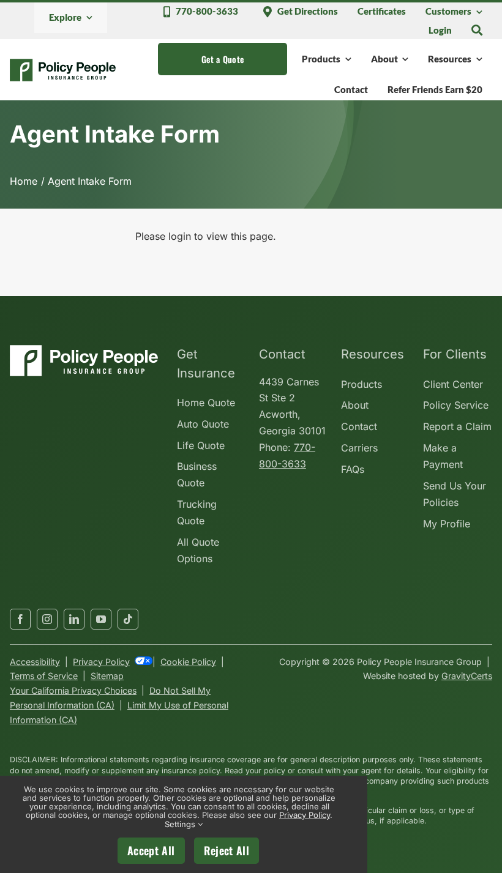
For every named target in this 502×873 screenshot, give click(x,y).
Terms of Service (44, 676)
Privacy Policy (101, 661)
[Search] (477, 30)
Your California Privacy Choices (73, 690)
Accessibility (35, 661)
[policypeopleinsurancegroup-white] (84, 350)
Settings (181, 824)
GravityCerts (466, 676)
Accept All (151, 850)
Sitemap (107, 676)
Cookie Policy (188, 661)
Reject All (227, 850)
